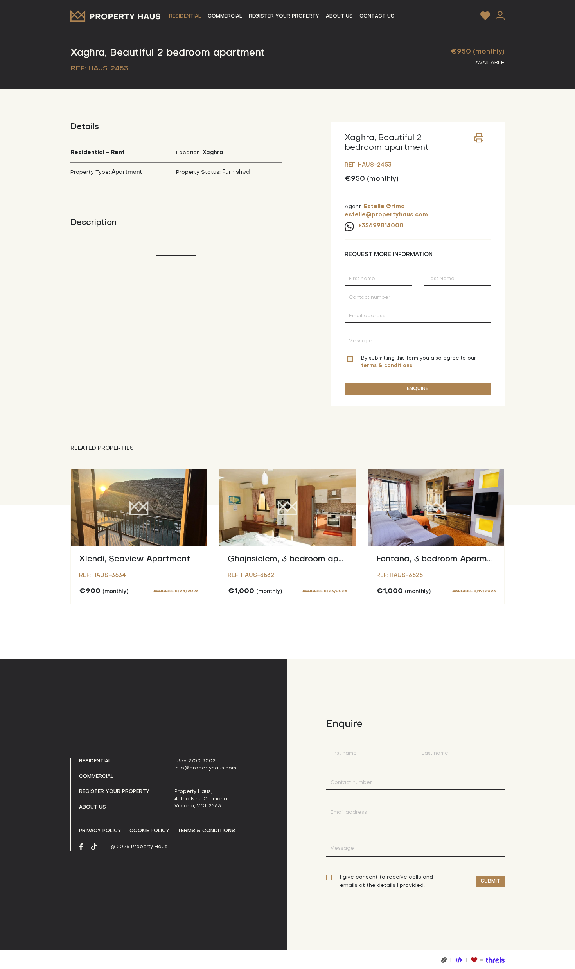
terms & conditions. (387, 365)
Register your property (114, 791)
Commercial (96, 776)
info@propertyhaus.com (205, 768)
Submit (490, 881)
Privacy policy (100, 831)
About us (92, 807)
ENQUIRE (417, 389)
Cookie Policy (149, 831)
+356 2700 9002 (195, 761)
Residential (95, 761)
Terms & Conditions (206, 831)
